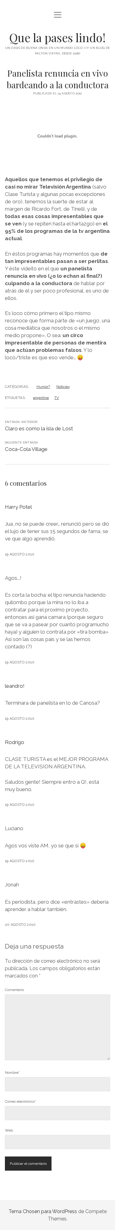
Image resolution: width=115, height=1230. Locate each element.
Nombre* (12, 1072)
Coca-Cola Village (26, 449)
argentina (41, 398)
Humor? (43, 386)
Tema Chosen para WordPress (43, 1211)
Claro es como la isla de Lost (39, 428)
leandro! (15, 686)
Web (9, 1130)
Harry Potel (18, 507)
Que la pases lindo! (57, 37)
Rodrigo (14, 742)
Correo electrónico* (20, 1101)
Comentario (14, 990)
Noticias (63, 386)
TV (56, 398)
